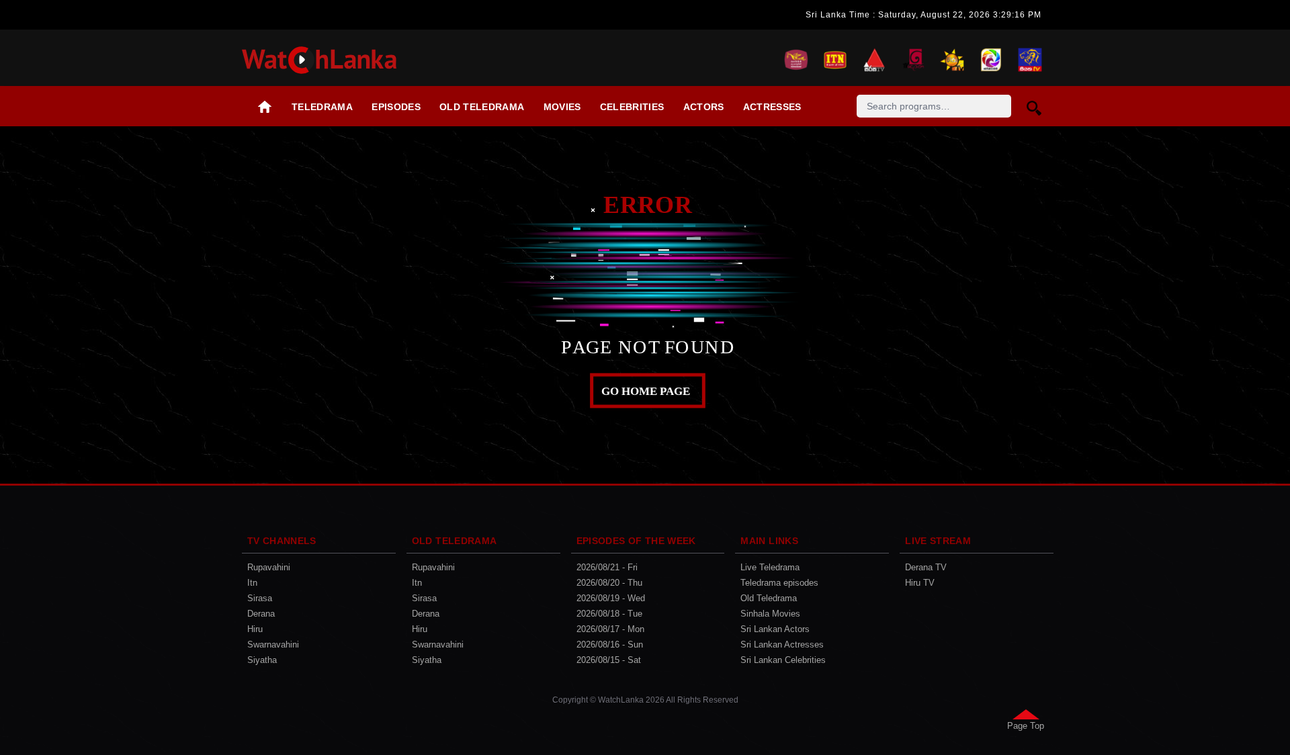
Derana (261, 614)
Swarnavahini (273, 644)
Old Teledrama (482, 106)
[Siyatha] (1030, 58)
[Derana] (913, 58)
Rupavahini (268, 567)
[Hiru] (952, 58)
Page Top (1025, 726)
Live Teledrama (770, 567)
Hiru (255, 629)
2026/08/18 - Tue (609, 614)
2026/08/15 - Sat (608, 660)
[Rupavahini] (796, 58)
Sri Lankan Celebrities (783, 660)
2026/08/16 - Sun (609, 644)
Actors (703, 106)
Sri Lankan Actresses (782, 644)
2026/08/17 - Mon (610, 629)
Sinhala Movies (770, 614)
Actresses (772, 106)
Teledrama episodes (779, 583)
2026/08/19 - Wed (610, 598)
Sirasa (259, 598)
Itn (252, 583)
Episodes (396, 106)
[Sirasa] (874, 58)
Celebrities (632, 106)
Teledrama (322, 106)
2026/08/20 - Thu (609, 583)
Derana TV (926, 567)
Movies (562, 106)
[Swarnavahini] (991, 58)
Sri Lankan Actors (775, 629)
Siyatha (262, 660)
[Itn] (835, 58)
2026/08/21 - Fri (607, 567)
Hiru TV (920, 583)
